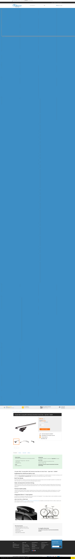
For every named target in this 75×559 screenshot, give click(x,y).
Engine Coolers (23, 376)
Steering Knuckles (60, 384)
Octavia (42, 240)
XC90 (41, 259)
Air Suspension (59, 380)
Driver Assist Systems (24, 357)
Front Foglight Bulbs (5, 10)
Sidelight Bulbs (4, 11)
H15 (21, 16)
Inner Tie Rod (41, 381)
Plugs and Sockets (23, 358)
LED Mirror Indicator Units (6, 100)
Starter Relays (23, 360)
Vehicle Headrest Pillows (61, 310)
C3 (41, 126)
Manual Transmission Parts (6, 382)
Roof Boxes (4, 297)
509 (3, 63)
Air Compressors (60, 287)
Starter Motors (23, 359)
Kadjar (42, 213)
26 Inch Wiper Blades (42, 92)
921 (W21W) (59, 28)
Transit (42, 151)
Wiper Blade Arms (60, 82)
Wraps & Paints (4, 291)
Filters (3, 353)
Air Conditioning (23, 375)
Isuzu (23, 315)
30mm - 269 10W (5, 31)
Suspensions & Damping (6, 359)
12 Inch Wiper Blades (42, 80)
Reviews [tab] (20, 452)
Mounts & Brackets (60, 113)
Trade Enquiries (34, 544)
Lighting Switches (60, 392)
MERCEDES (40, 168)
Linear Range (59, 112)
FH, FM (42, 255)
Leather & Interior (41, 290)
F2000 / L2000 (43, 164)
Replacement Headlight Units (6, 98)
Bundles (40, 292)
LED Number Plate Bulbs (6, 44)
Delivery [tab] (29, 452)
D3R (21, 69)
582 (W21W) (40, 21)
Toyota (23, 336)
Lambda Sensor (59, 359)
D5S (21, 72)
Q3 (41, 110)
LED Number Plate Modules (61, 100)
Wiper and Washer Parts (6, 361)
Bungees (40, 312)
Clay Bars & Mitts (41, 286)
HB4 (39, 14)
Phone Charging (59, 312)
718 (41, 203)
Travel (3, 296)
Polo (41, 272)
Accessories (41, 293)
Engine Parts (4, 351)
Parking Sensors (59, 303)
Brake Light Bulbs (5, 15)
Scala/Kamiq (43, 243)
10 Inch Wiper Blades (42, 78)
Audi (58, 102)
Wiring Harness (23, 362)
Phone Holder (59, 313)
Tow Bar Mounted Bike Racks (43, 301)
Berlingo (42, 124)
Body (3, 349)
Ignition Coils (41, 376)
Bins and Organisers (5, 304)
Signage (3, 364)
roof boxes (25, 500)
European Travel (4, 301)
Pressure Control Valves (61, 373)
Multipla (42, 141)
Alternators (22, 355)
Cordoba (42, 229)
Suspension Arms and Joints (61, 386)
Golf (41, 268)
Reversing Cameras (60, 304)
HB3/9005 (40, 72)
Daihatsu (23, 308)
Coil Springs (59, 382)
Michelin (22, 79)
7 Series (42, 117)
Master (42, 214)
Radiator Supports (42, 350)
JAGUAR (40, 156)
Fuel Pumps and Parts (60, 369)
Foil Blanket (59, 308)
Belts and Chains (5, 348)
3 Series (42, 115)
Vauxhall (40, 249)
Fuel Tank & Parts (59, 371)
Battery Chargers (41, 306)
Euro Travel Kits (59, 298)
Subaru (23, 335)
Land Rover (40, 163)
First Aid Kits (59, 307)
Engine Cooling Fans (24, 377)
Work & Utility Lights (60, 109)
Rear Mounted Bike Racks (43, 299)
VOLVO (40, 253)
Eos (41, 266)
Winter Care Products (5, 290)
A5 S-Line (42, 105)
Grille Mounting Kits (60, 111)
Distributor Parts (41, 375)
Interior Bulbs (4, 19)
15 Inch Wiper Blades (42, 83)
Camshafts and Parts (42, 355)
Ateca (42, 228)
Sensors (40, 366)
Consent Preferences (16, 547)
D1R (21, 65)
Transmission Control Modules (7, 384)
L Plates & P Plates (5, 308)
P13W (39, 49)
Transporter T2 (43, 277)
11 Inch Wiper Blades (42, 79)
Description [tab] (15, 452)
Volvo (23, 339)
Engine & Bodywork (42, 294)
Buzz (41, 263)
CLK (41, 175)
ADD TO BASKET (45, 429)
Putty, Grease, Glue (42, 394)
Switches (22, 361)
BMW (39, 113)
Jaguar (23, 316)
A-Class (42, 170)
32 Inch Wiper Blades (42, 95)
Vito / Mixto (42, 186)
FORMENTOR (42, 131)
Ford (58, 98)
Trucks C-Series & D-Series (45, 217)
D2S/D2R (40, 75)
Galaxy (42, 148)
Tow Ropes (40, 313)
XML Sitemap (25, 556)
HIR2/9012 (40, 74)
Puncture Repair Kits (60, 288)
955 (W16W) (22, 26)
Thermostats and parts (24, 381)
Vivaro (42, 251)
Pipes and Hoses (41, 365)
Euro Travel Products (60, 299)
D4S (21, 71)
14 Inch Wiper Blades (42, 82)
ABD (21, 81)
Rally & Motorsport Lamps (61, 108)
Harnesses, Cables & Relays (61, 65)
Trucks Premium (43, 219)
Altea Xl (42, 227)
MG (22, 323)
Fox (41, 267)
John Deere (41, 159)
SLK (41, 182)
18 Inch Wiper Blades (42, 85)
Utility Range (59, 116)
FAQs (13, 546)
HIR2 (21, 18)
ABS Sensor (59, 348)
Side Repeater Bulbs (5, 18)
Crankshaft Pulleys (42, 357)
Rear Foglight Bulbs (5, 14)
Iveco (40, 153)
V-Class (42, 184)
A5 (41, 104)
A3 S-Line (42, 102)
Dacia (23, 306)
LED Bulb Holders (4, 49)
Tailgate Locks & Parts (60, 378)
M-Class (42, 180)
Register (55, 2)
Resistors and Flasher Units (6, 50)
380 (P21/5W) (59, 18)
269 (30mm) (23, 57)
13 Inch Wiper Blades (42, 81)
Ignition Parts (41, 377)
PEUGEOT (40, 195)
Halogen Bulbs (4, 8)
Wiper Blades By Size (5, 78)
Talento (42, 142)
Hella (21, 82)
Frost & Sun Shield (60, 309)
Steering (3, 358)
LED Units (3, 48)
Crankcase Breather (42, 356)
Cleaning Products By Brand (6, 286)
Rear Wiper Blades (60, 79)
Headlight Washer (23, 389)
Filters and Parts (4, 379)
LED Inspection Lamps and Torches (44, 392)
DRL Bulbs (3, 13)
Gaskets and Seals (42, 360)
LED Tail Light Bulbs (5, 43)
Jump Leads (41, 307)
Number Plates (4, 363)
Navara (42, 192)
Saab (23, 331)
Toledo (42, 233)
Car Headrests (4, 303)
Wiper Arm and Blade (60, 83)
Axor (41, 171)
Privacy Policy (21, 556)
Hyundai (23, 313)
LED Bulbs (3, 36)
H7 (39, 11)
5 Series (42, 116)
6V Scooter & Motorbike (6, 23)
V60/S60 (42, 257)
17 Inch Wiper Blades (42, 84)
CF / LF (42, 134)
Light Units (3, 97)
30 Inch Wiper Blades (42, 94)
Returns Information (16, 545)
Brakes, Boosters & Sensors (61, 351)
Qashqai (42, 193)
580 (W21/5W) (59, 20)
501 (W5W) (59, 16)
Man (23, 321)
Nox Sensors (59, 372)
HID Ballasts (59, 66)
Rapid (42, 241)
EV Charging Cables (5, 344)
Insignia (42, 250)
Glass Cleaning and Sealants (43, 289)
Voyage (42, 281)
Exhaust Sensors (59, 357)
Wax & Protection (41, 287)
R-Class (42, 181)
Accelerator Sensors (24, 354)
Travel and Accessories (6, 403)
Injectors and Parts (60, 358)
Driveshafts (4, 377)
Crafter (42, 265)
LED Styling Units (23, 63)
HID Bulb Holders (59, 67)
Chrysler (23, 303)
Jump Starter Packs (5, 345)
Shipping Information (16, 544)
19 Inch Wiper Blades (42, 86)
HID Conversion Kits (5, 66)
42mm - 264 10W (5, 33)
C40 (41, 254)
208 (41, 197)
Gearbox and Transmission (6, 355)
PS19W (40, 50)
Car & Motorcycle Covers (6, 288)
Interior (3, 357)
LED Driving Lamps (60, 107)
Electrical (3, 350)
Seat (39, 226)
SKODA (40, 235)
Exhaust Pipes (59, 356)
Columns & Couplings (42, 380)
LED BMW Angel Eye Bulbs (24, 62)
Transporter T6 (43, 279)
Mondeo (42, 150)
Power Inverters (41, 308)
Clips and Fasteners (42, 349)
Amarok (42, 262)
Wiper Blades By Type (5, 79)
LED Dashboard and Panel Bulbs (7, 47)
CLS (41, 176)
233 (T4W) (58, 15)
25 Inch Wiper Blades (42, 91)
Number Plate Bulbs (5, 17)
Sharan (42, 274)
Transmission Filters (60, 366)
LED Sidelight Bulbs (5, 38)
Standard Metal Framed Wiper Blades (63, 78)
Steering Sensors (41, 384)
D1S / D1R (22, 45)
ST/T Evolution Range (60, 114)
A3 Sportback (43, 103)
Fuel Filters (58, 364)
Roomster (42, 242)
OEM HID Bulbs (4, 65)
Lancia (40, 160)
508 (41, 200)
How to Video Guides (25, 545)
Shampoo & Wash (42, 284)
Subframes (59, 385)
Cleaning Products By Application (7, 285)
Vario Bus (42, 185)
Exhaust (3, 352)
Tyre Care (3, 287)
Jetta (41, 269)
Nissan (40, 191)
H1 (39, 9)
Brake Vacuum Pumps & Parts (62, 350)
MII (41, 231)
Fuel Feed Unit (59, 368)
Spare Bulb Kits (59, 300)
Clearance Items (34, 545)
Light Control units (60, 390)
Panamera (42, 206)
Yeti (41, 244)
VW (39, 261)
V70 (41, 258)
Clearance (4, 398)
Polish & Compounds (42, 285)
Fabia (41, 237)
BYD (23, 301)
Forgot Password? (59, 2)
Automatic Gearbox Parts (6, 375)
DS (39, 137)
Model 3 (42, 247)
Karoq (42, 238)
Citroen (23, 304)
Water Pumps (41, 369)
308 (41, 198)
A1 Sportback (43, 100)
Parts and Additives (60, 360)
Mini (39, 188)
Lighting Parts (4, 365)
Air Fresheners (4, 284)
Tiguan (42, 275)
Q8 (41, 111)
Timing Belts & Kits (23, 349)
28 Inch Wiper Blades (42, 93)
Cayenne (42, 204)
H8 (39, 12)
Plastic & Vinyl (41, 291)
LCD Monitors (59, 302)
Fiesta (42, 145)
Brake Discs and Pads (60, 349)
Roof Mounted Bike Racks (43, 300)
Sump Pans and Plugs (42, 367)
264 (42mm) (23, 56)
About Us (33, 543)
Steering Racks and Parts (43, 383)
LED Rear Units (4, 99)
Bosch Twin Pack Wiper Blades (62, 80)
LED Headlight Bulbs (5, 37)
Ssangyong (24, 334)
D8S (21, 73)
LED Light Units (4, 401)
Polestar (23, 328)
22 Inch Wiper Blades (42, 89)
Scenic (42, 216)
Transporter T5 (43, 278)
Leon (41, 230)
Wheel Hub (59, 388)
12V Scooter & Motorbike (6, 22)
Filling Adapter (4, 378)
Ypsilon (42, 161)
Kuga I (42, 149)
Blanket (58, 306)
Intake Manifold (41, 362)
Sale (3, 396)
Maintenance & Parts (5, 347)
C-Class (42, 173)
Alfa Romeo (24, 298)
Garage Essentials (5, 362)
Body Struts (41, 348)
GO (60, 546)
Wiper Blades (4, 77)
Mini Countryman (43, 190)
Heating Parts (23, 379)
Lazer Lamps (4, 102)
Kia (22, 318)
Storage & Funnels (42, 395)
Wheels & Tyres (41, 288)
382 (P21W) (40, 18)
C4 (41, 127)
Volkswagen (59, 99)
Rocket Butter (59, 285)
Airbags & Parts (59, 375)
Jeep (23, 317)
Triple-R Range (59, 115)
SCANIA (40, 223)
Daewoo (23, 307)
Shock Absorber (59, 383)
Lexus (23, 320)
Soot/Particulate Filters (60, 362)
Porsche (40, 202)
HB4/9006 (40, 73)
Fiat (39, 140)
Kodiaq (42, 239)
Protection (40, 393)
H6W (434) (59, 17)
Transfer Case (4, 383)
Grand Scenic (43, 212)
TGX (41, 166)
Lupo (41, 270)
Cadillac (23, 302)
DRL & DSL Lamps (59, 106)
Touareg (42, 276)
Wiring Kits (58, 117)
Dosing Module (59, 355)
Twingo (42, 220)
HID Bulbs (58, 68)
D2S (21, 68)
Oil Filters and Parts (60, 365)
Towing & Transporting (5, 306)
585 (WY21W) (41, 22)
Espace (42, 211)
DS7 (41, 138)
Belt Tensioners (23, 348)
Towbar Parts (4, 360)
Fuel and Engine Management (7, 354)
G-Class (42, 177)
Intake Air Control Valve (42, 361)
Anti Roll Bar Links (59, 381)
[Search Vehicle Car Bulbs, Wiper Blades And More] (44, 5)
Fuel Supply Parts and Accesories (62, 370)
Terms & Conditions (16, 556)
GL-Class (42, 178)
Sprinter (42, 183)
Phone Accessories (5, 307)
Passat (42, 271)
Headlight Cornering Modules (61, 70)
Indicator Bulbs (4, 12)
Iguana (22, 80)
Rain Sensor (22, 390)
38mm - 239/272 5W (5, 32)
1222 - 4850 (42, 169)
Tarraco (42, 232)
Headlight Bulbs (4, 9)
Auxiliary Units (4, 101)
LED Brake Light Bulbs (5, 42)
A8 (41, 109)
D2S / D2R (22, 46)
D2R (21, 67)
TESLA (40, 246)
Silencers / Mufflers (60, 361)
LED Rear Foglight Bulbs (5, 41)
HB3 (21, 17)
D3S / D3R (22, 47)
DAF (39, 133)
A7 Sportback (43, 108)
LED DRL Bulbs (4, 40)
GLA (41, 179)
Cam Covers (41, 354)
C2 (41, 125)
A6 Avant (42, 107)
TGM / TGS (42, 165)
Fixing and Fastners (42, 389)
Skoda (23, 333)
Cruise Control (23, 356)
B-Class (42, 172)
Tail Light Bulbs (4, 16)
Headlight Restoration (5, 289)
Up (41, 280)
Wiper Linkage (23, 391)
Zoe (41, 221)
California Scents (23, 284)
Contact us (14, 543)
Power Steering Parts (42, 382)
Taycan (42, 207)
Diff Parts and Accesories (6, 376)
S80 (41, 256)
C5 (41, 128)
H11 (39, 13)
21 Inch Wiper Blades (42, 88)
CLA (41, 174)
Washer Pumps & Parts (24, 393)
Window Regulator (42, 351)
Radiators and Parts (24, 380)
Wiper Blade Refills (60, 84)
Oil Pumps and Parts (42, 364)
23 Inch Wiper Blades (42, 90)
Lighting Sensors (59, 391)
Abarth (23, 297)
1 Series (42, 114)
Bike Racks (4, 299)
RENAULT (40, 209)
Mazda (23, 322)
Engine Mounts (41, 359)
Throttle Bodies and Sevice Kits (43, 368)
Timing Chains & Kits (24, 350)
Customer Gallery (25, 544)
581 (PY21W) (40, 20)
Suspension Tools (60, 387)
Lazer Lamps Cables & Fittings (62, 118)
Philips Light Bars (4, 103)
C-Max (42, 144)
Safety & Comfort (5, 305)
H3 (39, 10)
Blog (23, 543)
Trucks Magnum (43, 218)
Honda (23, 312)
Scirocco (42, 273)
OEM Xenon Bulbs (5, 402)
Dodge (23, 309)
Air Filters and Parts (60, 363)
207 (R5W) (58, 14)
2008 (41, 196)
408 (41, 199)
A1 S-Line (42, 99)
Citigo (42, 236)
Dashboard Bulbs (5, 20)
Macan (42, 205)
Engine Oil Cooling (23, 378)
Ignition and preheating (6, 356)
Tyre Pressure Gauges (60, 289)
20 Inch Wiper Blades (42, 87)
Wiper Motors (23, 392)
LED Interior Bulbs (5, 46)
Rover (23, 330)
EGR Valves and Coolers (42, 358)
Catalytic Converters (60, 354)
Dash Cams (4, 300)
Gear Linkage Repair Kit (5, 381)
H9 (39, 70)
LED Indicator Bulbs (5, 39)
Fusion (42, 147)
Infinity (23, 314)
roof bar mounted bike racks (34, 500)
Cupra (23, 305)
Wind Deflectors (4, 298)
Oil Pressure (41, 363)
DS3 (41, 129)
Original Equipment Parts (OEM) (7, 68)
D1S (21, 66)
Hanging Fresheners (24, 285)
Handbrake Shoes (60, 352)
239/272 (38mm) (23, 55)
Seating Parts (59, 376)
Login (52, 2)
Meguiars (58, 284)
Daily (41, 154)
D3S (21, 70)
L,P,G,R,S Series (43, 224)
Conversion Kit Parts (5, 67)
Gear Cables (4, 380)
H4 (39, 38)
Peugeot (23, 327)
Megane (42, 215)
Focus (42, 146)
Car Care (3, 283)
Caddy (42, 264)
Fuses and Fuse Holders (42, 390)
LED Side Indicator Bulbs (6, 45)
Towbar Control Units (5, 389)
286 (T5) (3, 62)
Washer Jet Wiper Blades (61, 81)
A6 (41, 106)
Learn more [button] (27, 557)
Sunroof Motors (59, 377)
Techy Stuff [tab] (24, 452)
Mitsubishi (23, 325)
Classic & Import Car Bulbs (6, 21)
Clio (41, 210)
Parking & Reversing (5, 302)
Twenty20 (22, 78)
